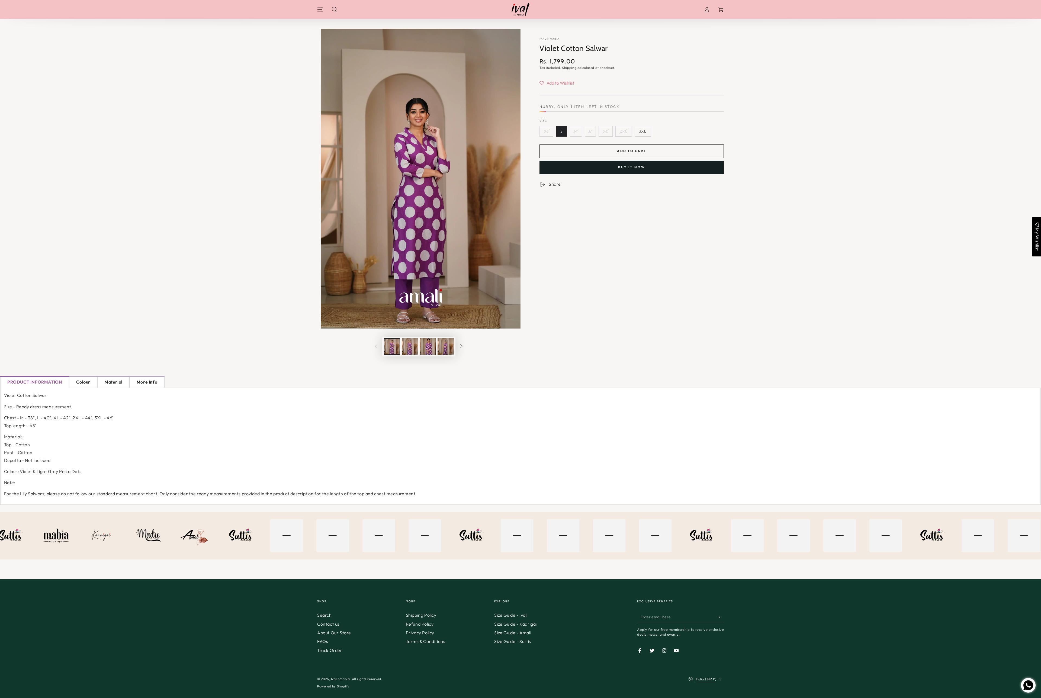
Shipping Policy (421, 615)
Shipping (569, 68)
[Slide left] (376, 346)
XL (605, 131)
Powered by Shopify (333, 686)
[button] (334, 9)
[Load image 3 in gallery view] (428, 346)
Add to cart (631, 151)
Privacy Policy (420, 632)
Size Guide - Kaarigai (515, 624)
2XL (624, 131)
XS (546, 131)
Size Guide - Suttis (512, 641)
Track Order (329, 650)
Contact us (328, 624)
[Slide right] (461, 346)
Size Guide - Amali (512, 632)
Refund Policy (420, 624)
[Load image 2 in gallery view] (410, 346)
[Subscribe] (721, 617)
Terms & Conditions (425, 641)
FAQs (322, 641)
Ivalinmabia (549, 38)
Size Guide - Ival (510, 615)
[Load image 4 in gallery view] (446, 346)
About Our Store (334, 632)
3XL (643, 131)
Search (324, 615)
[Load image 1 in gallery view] (392, 346)
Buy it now (631, 167)
